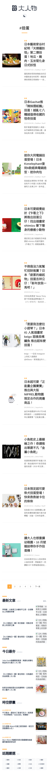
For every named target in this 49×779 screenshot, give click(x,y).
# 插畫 (7, 764)
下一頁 (37, 586)
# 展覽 (19, 764)
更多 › (45, 601)
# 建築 (41, 768)
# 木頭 (19, 768)
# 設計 (30, 760)
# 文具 (19, 760)
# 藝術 (7, 768)
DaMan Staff (40, 70)
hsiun (37, 292)
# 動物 (7, 760)
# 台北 (30, 764)
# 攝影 (41, 760)
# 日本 (30, 768)
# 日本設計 (41, 764)
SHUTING (39, 457)
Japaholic (39, 234)
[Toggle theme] (24, 16)
